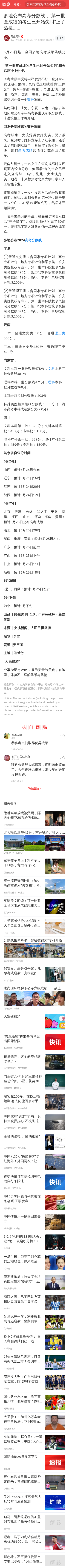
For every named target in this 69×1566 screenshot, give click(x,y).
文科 (51, 368)
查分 (30, 99)
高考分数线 (33, 240)
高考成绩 (25, 150)
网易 (6, 4)
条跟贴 (34, 788)
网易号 (17, 4)
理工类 (59, 333)
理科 (51, 382)
